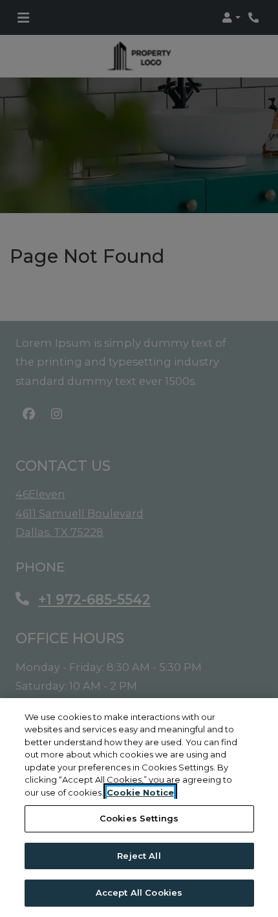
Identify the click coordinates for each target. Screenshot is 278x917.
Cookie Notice (140, 792)
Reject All (138, 855)
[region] (139, 807)
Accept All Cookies (139, 892)
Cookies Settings (139, 818)
